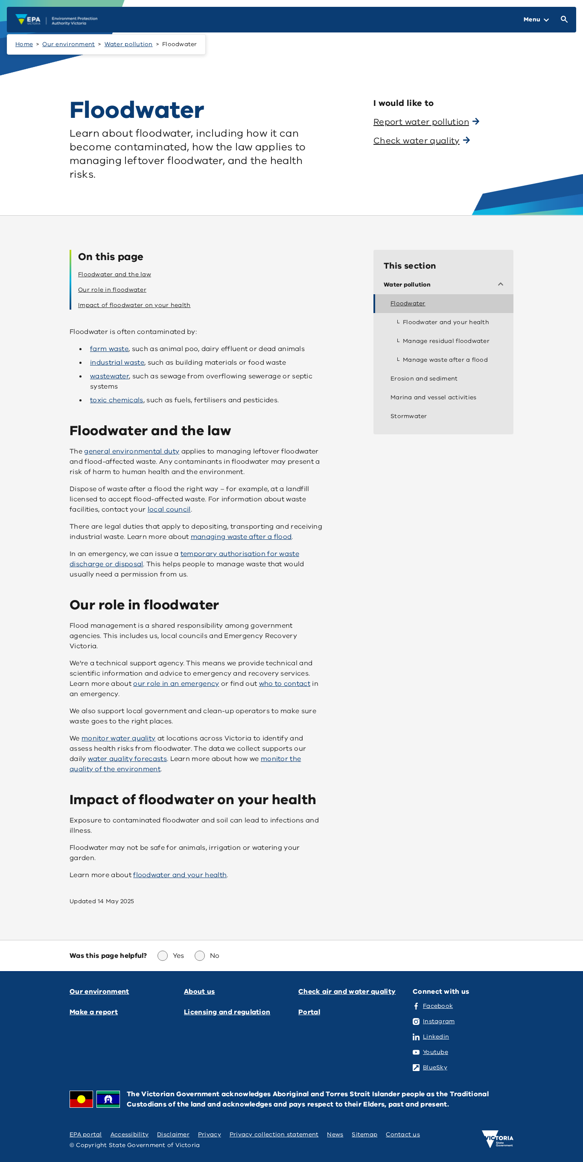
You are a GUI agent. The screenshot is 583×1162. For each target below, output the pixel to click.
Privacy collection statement (274, 1134)
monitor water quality (118, 738)
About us (199, 991)
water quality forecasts (127, 759)
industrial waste (117, 362)
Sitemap (364, 1134)
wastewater (109, 376)
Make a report (94, 1012)
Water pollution (129, 44)
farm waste (109, 349)
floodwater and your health (180, 875)
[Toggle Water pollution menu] (502, 284)
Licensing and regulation (227, 1012)
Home (24, 44)
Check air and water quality (347, 991)
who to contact (284, 683)
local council (169, 509)
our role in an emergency (176, 683)
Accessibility (130, 1134)
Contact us (403, 1134)
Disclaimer (173, 1134)
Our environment (68, 44)
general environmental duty (131, 451)
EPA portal (86, 1134)
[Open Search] (562, 19)
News (335, 1134)
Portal (309, 1012)
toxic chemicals (116, 400)
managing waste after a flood (241, 536)
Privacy (209, 1134)
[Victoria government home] (497, 1139)
